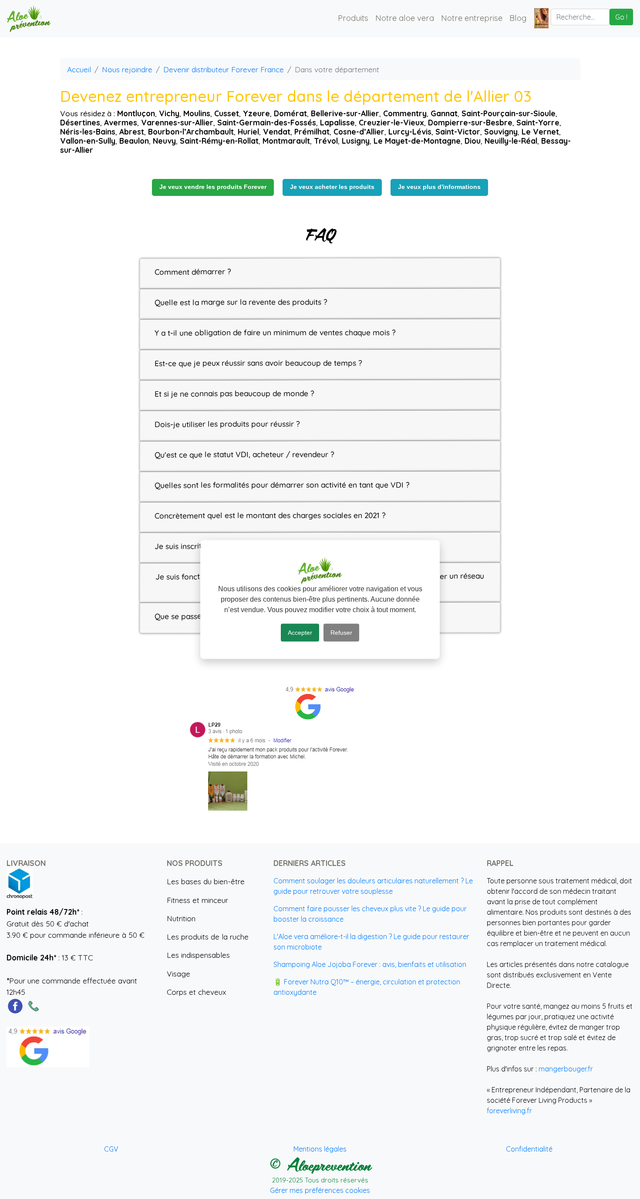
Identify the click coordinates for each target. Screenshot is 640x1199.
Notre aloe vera (404, 18)
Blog (517, 18)
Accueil (79, 69)
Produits (353, 18)
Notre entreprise (471, 18)
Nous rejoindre (127, 69)
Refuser (341, 632)
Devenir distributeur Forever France (223, 69)
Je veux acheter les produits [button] (332, 187)
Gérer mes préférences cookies (320, 1190)
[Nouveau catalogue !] (541, 18)
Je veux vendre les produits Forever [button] (212, 187)
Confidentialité (529, 1149)
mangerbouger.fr (566, 1068)
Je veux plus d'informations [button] (439, 187)
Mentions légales (320, 1149)
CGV (111, 1149)
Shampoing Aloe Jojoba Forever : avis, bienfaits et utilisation (369, 964)
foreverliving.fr (509, 1110)
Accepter (300, 632)
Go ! (621, 17)
